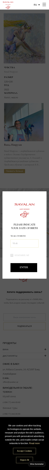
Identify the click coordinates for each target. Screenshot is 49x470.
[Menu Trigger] (44, 4)
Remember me (22, 255)
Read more (34, 443)
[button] (24, 451)
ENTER (24, 267)
